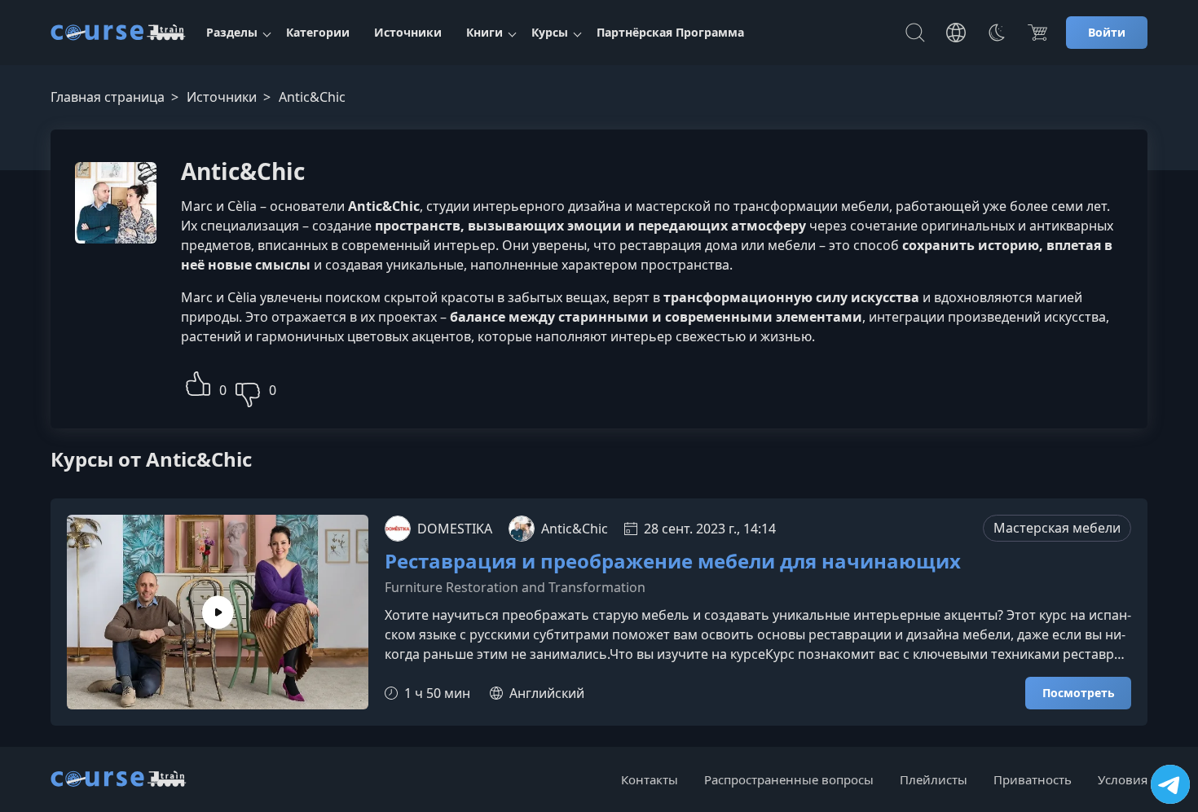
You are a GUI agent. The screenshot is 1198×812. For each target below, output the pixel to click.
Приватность (1032, 779)
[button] (198, 381)
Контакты (649, 779)
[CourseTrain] (118, 32)
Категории (318, 32)
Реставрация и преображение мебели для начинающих (673, 561)
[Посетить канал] (1170, 784)
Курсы (549, 32)
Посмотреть (1078, 692)
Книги (484, 32)
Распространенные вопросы (789, 779)
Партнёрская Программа (670, 32)
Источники (408, 32)
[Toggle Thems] (996, 32)
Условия (1122, 779)
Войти (1106, 32)
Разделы (232, 32)
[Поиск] (915, 32)
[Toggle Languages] (956, 32)
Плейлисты (933, 779)
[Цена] (1037, 32)
